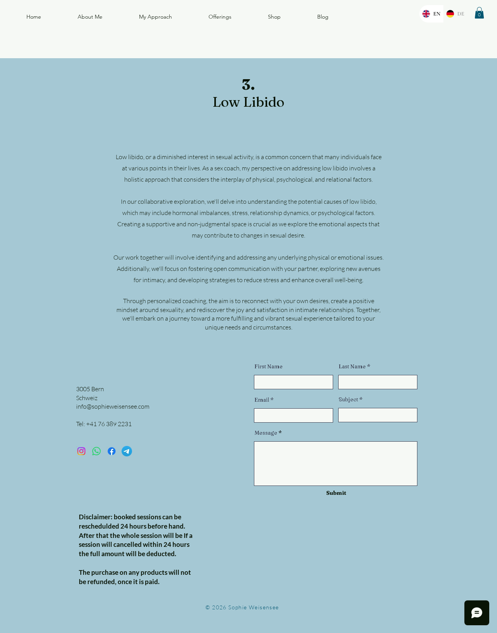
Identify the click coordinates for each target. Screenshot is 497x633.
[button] (479, 13)
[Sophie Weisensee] (111, 451)
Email (261, 399)
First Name (268, 366)
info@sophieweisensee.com (112, 406)
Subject (348, 399)
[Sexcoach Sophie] (96, 451)
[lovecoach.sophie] (81, 451)
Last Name (352, 366)
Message (265, 432)
